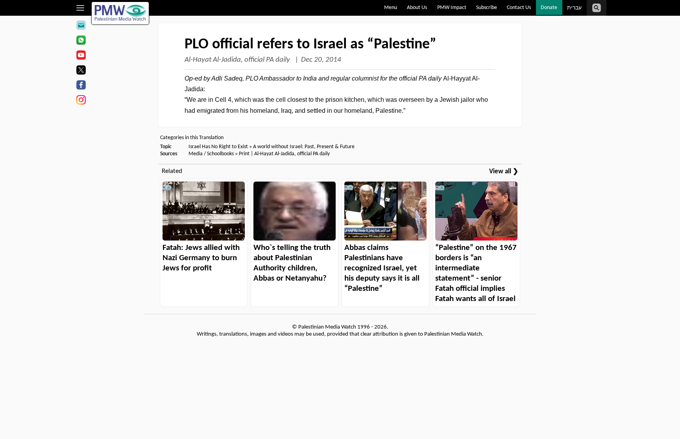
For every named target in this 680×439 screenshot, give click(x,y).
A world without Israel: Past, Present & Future (304, 147)
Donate (549, 8)
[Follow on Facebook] (81, 86)
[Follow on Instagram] (81, 101)
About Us (417, 8)
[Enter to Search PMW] (596, 8)
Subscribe (486, 8)
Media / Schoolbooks (211, 154)
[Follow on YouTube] (81, 56)
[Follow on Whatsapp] (81, 41)
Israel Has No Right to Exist (218, 147)
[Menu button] (80, 8)
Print (244, 154)
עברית (574, 8)
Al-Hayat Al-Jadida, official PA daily (238, 60)
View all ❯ (503, 171)
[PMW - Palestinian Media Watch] (120, 13)
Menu (390, 8)
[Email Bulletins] (81, 26)
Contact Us (519, 8)
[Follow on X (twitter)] (81, 71)
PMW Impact (451, 8)
